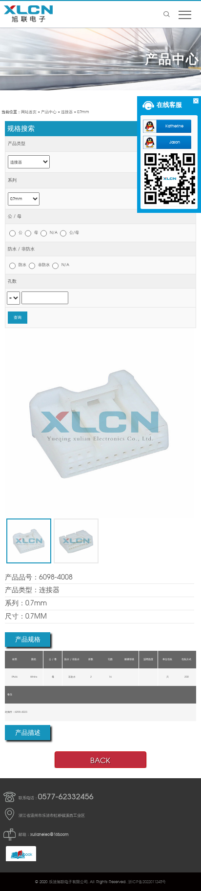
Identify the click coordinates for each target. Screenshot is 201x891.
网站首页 (29, 111)
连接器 (67, 111)
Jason (174, 142)
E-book (26, 854)
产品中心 (49, 111)
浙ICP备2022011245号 (147, 881)
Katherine (174, 126)
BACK (100, 760)
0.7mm (83, 111)
